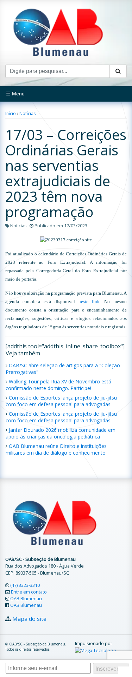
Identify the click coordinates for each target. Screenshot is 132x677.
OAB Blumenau (26, 598)
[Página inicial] (58, 31)
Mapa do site (29, 619)
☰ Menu (15, 93)
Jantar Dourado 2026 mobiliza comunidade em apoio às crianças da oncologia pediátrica (60, 433)
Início (10, 113)
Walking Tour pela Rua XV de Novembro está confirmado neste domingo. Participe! (58, 384)
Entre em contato (29, 592)
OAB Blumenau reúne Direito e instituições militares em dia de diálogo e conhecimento (56, 449)
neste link (89, 301)
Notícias (27, 113)
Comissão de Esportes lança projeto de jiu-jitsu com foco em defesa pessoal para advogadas (61, 401)
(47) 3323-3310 (25, 585)
